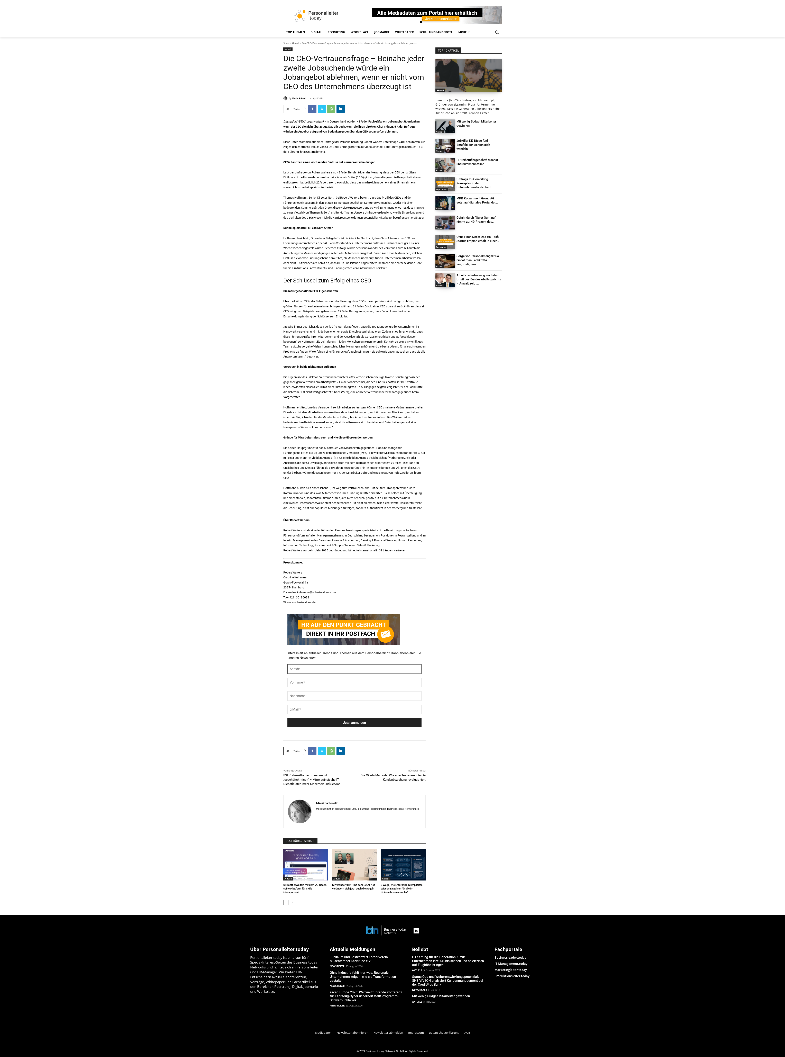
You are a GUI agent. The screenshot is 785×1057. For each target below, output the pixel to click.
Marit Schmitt (299, 98)
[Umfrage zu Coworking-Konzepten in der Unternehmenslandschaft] (445, 184)
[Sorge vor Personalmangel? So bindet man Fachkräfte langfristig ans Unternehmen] (445, 261)
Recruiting (441, 247)
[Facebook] (312, 109)
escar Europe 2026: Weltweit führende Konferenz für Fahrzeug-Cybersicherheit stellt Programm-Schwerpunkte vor (366, 996)
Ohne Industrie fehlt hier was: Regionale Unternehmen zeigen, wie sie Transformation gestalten (363, 976)
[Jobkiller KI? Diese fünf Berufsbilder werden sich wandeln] (445, 146)
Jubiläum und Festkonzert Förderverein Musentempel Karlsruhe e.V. (359, 959)
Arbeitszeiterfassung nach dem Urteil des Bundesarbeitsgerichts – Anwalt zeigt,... (478, 279)
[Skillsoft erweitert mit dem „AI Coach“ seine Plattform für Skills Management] (305, 864)
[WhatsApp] (331, 109)
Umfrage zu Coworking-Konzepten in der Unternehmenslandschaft (473, 183)
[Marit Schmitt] (286, 98)
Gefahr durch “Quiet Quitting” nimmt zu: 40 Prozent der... (476, 220)
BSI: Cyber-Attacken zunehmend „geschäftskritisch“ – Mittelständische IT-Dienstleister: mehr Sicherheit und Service (311, 780)
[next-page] (292, 902)
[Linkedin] (340, 109)
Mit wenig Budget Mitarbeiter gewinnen (441, 996)
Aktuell (295, 43)
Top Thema (441, 189)
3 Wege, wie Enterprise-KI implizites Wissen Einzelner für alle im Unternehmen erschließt (402, 888)
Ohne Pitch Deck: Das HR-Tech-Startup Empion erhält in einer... (478, 239)
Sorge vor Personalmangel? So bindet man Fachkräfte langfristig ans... (477, 260)
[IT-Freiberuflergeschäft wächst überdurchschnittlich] (445, 165)
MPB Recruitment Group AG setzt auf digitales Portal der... (477, 200)
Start (286, 43)
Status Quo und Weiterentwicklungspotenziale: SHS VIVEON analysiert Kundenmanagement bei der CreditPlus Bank (447, 980)
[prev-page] (285, 902)
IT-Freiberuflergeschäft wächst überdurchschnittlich (477, 162)
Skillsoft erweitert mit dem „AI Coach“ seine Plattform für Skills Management (305, 888)
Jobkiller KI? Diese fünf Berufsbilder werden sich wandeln (473, 145)
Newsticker (337, 966)
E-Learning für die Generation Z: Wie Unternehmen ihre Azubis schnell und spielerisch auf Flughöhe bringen (448, 961)
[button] (497, 32)
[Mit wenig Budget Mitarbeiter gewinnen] (445, 126)
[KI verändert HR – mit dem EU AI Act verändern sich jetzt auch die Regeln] (354, 864)
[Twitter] (322, 109)
